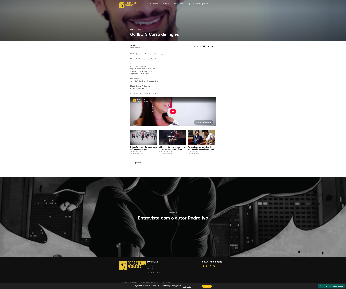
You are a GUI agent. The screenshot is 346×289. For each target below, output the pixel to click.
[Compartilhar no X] (208, 46)
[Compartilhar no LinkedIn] (213, 46)
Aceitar (207, 286)
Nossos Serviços (177, 4)
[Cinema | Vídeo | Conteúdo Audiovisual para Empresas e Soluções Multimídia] (132, 262)
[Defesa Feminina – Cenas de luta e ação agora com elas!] (143, 137)
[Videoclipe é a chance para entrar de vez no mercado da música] (172, 137)
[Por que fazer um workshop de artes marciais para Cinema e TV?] (201, 137)
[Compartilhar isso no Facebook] (204, 46)
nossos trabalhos (137, 29)
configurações (187, 287)
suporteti (133, 45)
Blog (188, 4)
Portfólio (166, 4)
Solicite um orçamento (200, 4)
